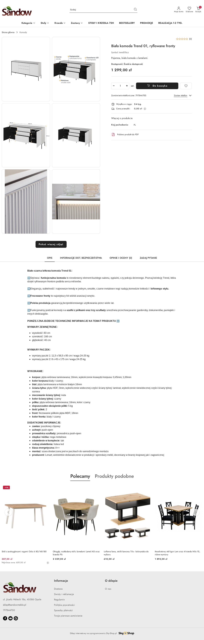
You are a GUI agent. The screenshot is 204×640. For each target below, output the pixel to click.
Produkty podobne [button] (114, 476)
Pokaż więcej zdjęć (51, 244)
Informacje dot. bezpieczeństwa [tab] (81, 258)
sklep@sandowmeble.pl (14, 605)
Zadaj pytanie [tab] (148, 258)
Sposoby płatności (63, 610)
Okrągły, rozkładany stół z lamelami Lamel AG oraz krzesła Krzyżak (178, 553)
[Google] (16, 618)
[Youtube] (10, 618)
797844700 (9, 610)
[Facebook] (5, 618)
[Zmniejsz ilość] (113, 86)
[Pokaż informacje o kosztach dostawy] (145, 108)
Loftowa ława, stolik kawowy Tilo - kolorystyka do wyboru (75, 553)
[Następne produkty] (195, 512)
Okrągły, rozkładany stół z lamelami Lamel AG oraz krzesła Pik (25, 553)
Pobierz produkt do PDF (128, 134)
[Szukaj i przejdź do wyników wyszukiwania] (135, 9)
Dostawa (58, 589)
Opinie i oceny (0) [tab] (121, 258)
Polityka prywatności (64, 605)
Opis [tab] (49, 258)
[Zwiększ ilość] (127, 86)
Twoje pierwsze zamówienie (68, 615)
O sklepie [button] (111, 581)
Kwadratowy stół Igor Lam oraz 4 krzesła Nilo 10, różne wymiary (126, 553)
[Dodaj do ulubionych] (186, 86)
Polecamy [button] (80, 476)
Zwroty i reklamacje (64, 594)
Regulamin (59, 599)
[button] (28, 23)
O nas (108, 589)
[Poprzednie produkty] (8, 512)
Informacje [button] (61, 581)
